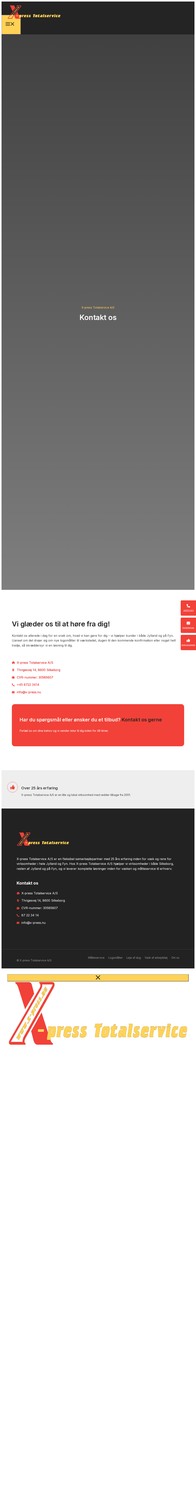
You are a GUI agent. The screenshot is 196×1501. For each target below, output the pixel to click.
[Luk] (98, 977)
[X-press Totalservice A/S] (34, 21)
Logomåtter (115, 957)
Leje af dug (134, 957)
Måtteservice (96, 957)
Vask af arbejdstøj (156, 957)
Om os (175, 957)
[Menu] (11, 24)
